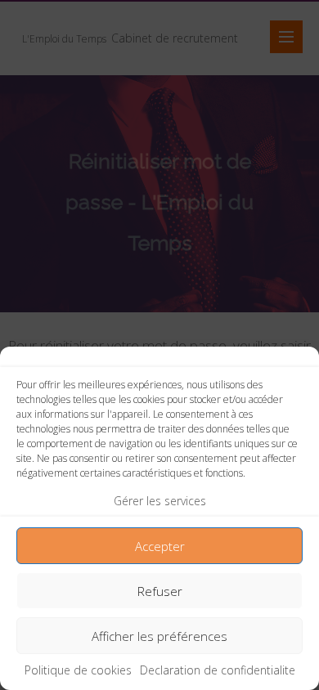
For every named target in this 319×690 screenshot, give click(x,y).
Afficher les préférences (159, 636)
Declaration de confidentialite (217, 670)
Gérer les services (160, 501)
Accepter (160, 546)
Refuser (159, 591)
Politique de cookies (78, 670)
